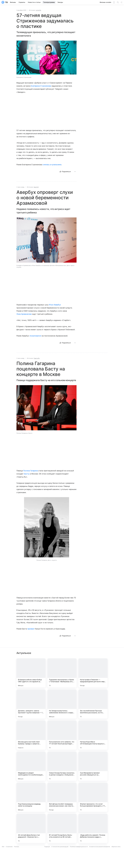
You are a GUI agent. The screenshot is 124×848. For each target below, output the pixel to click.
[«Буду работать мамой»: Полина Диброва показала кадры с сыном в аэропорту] (93, 828)
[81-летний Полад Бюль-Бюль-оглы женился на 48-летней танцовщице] (62, 828)
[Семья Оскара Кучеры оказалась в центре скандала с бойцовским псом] (62, 766)
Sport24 (36, 187)
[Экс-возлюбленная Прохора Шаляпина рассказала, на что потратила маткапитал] (93, 704)
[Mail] (3, 2)
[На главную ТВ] (6, 2)
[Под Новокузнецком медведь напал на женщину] (31, 797)
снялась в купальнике (52, 165)
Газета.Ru (37, 358)
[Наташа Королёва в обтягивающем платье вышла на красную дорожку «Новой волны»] (93, 735)
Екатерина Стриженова (41, 86)
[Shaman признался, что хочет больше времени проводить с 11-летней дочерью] (93, 797)
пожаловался (35, 336)
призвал (30, 629)
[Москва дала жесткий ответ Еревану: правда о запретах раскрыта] (31, 735)
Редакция (47, 846)
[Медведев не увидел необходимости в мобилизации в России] (31, 766)
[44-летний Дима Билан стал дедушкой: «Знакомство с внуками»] (31, 828)
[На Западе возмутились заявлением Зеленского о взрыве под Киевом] (62, 704)
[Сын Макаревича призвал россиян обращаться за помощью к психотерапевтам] (93, 766)
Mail (3, 846)
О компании (9, 846)
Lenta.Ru (38, 10)
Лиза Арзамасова (24, 314)
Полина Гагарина (30, 471)
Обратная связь (116, 846)
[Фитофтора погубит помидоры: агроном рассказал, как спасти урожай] (62, 797)
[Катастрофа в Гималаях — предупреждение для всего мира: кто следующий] (93, 673)
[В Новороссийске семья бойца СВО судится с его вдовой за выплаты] (31, 673)
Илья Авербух (55, 305)
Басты (26, 474)
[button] (46, 58)
